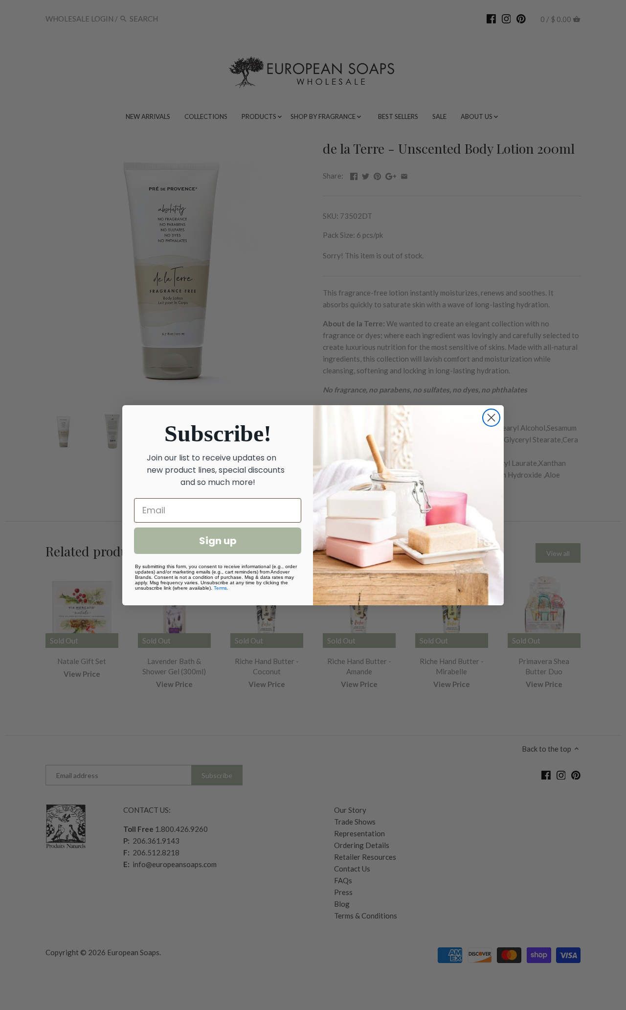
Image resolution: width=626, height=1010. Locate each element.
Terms (220, 588)
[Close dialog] (491, 417)
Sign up (218, 541)
